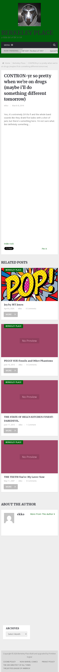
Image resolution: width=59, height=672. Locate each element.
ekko (6, 105)
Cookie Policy (9, 661)
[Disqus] (29, 578)
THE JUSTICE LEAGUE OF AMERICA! (16, 668)
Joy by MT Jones (13, 304)
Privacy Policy (48, 661)
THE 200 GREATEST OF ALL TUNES (17, 665)
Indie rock (9, 243)
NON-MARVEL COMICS (29, 661)
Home (7, 63)
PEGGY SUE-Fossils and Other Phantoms (28, 360)
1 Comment (31, 425)
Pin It (44, 248)
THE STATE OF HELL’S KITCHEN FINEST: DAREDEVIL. (28, 418)
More (9, 314)
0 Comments (31, 308)
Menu (7, 45)
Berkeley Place (19, 63)
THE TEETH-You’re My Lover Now (24, 476)
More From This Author (41, 513)
